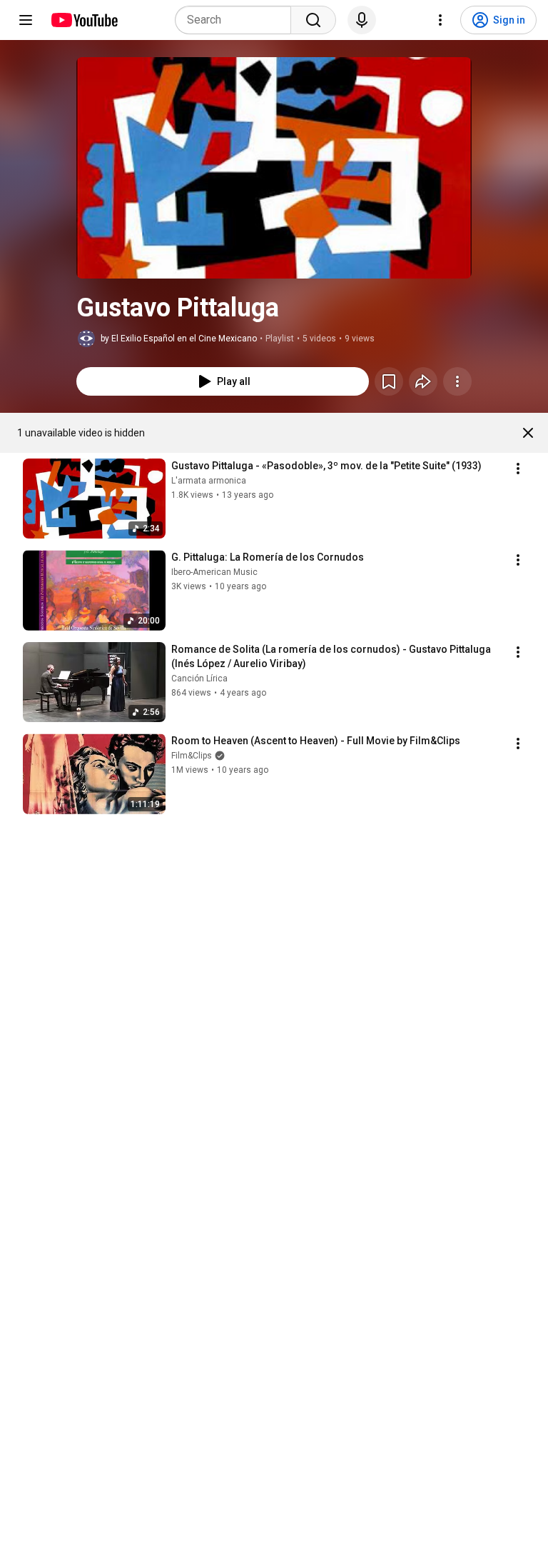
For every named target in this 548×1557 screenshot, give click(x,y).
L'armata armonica (208, 481)
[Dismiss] (528, 433)
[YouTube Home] (84, 20)
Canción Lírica (199, 679)
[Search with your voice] (361, 20)
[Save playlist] (389, 381)
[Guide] (25, 20)
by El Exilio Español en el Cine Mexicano (179, 339)
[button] (274, 168)
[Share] (423, 381)
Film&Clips (191, 756)
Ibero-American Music (214, 572)
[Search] (313, 20)
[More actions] (457, 381)
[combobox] (237, 20)
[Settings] (440, 20)
